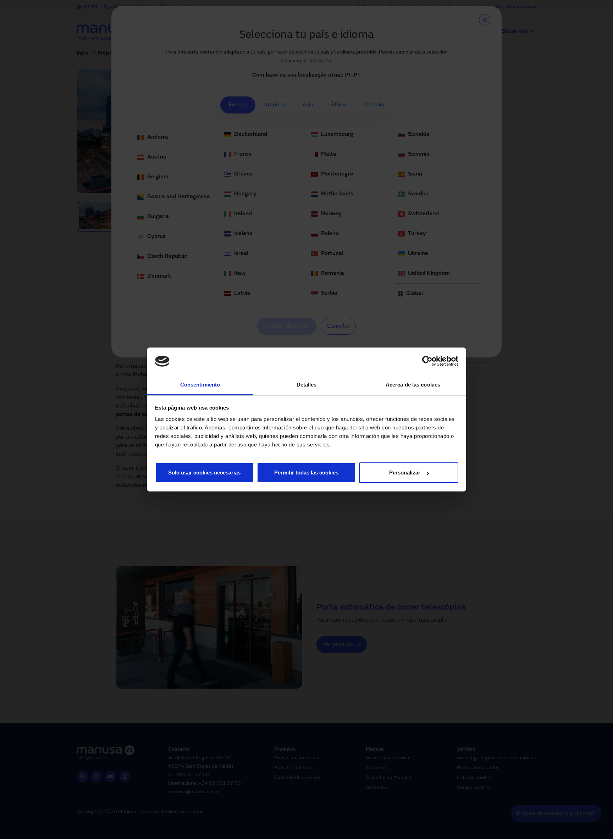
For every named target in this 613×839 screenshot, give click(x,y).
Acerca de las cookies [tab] (413, 385)
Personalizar (404, 472)
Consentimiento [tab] (200, 385)
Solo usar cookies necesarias (204, 472)
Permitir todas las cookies (306, 472)
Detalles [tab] (307, 385)
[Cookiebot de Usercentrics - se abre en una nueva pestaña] (427, 361)
